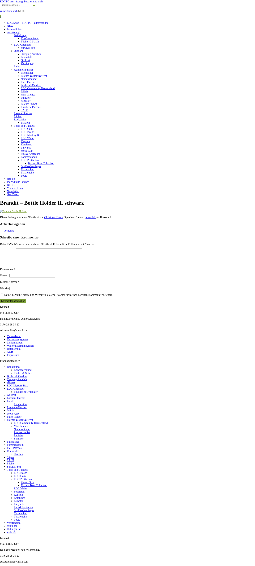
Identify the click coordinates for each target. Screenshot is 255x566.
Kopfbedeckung (30, 38)
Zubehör (11, 532)
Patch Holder (14, 416)
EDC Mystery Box (31, 135)
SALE (24, 110)
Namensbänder (29, 78)
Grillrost (25, 60)
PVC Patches (28, 82)
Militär (24, 91)
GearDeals (13, 194)
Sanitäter (25, 100)
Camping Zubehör (31, 54)
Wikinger (12, 525)
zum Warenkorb (9, 11)
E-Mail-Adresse (9, 281)
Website (4, 288)
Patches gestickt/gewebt (34, 75)
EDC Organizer (22, 44)
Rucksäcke (20, 119)
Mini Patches (28, 94)
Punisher (25, 97)
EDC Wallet (27, 138)
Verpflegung (27, 63)
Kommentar (7, 269)
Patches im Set (29, 103)
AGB (10, 351)
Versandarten (14, 336)
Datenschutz (13, 348)
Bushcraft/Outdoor (31, 85)
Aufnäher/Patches (23, 69)
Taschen (25, 122)
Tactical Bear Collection (41, 163)
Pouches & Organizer (25, 391)
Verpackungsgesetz (17, 339)
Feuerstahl (26, 57)
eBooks (11, 178)
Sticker (18, 116)
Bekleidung (20, 35)
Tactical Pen (27, 169)
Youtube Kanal (15, 188)
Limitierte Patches (30, 107)
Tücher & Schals (30, 41)
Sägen (10, 457)
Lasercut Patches (23, 113)
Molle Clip (27, 150)
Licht (17, 66)
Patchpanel (27, 72)
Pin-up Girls (27, 482)
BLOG (11, 185)
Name (4, 275)
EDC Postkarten (30, 160)
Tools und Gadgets (24, 125)
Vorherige (7, 230)
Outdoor (18, 50)
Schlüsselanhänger (31, 166)
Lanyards (26, 147)
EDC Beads (27, 131)
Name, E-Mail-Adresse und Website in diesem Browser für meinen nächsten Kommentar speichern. (58, 294)
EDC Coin (27, 128)
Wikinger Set (14, 529)
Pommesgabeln (29, 156)
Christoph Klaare (53, 217)
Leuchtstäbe (20, 404)
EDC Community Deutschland (38, 88)
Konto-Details (14, 29)
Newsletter (13, 191)
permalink (90, 217)
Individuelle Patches (18, 181)
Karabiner (26, 144)
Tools (24, 175)
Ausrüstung (13, 32)
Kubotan (18, 500)
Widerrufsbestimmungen (20, 345)
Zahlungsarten (15, 342)
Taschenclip (27, 172)
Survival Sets (28, 47)
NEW (10, 25)
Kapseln (25, 141)
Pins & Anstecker (30, 153)
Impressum (13, 355)
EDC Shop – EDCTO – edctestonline (27, 22)
